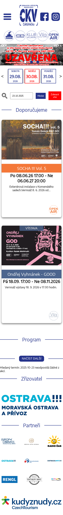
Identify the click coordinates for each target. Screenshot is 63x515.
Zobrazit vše (55, 95)
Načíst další (31, 358)
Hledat (40, 96)
